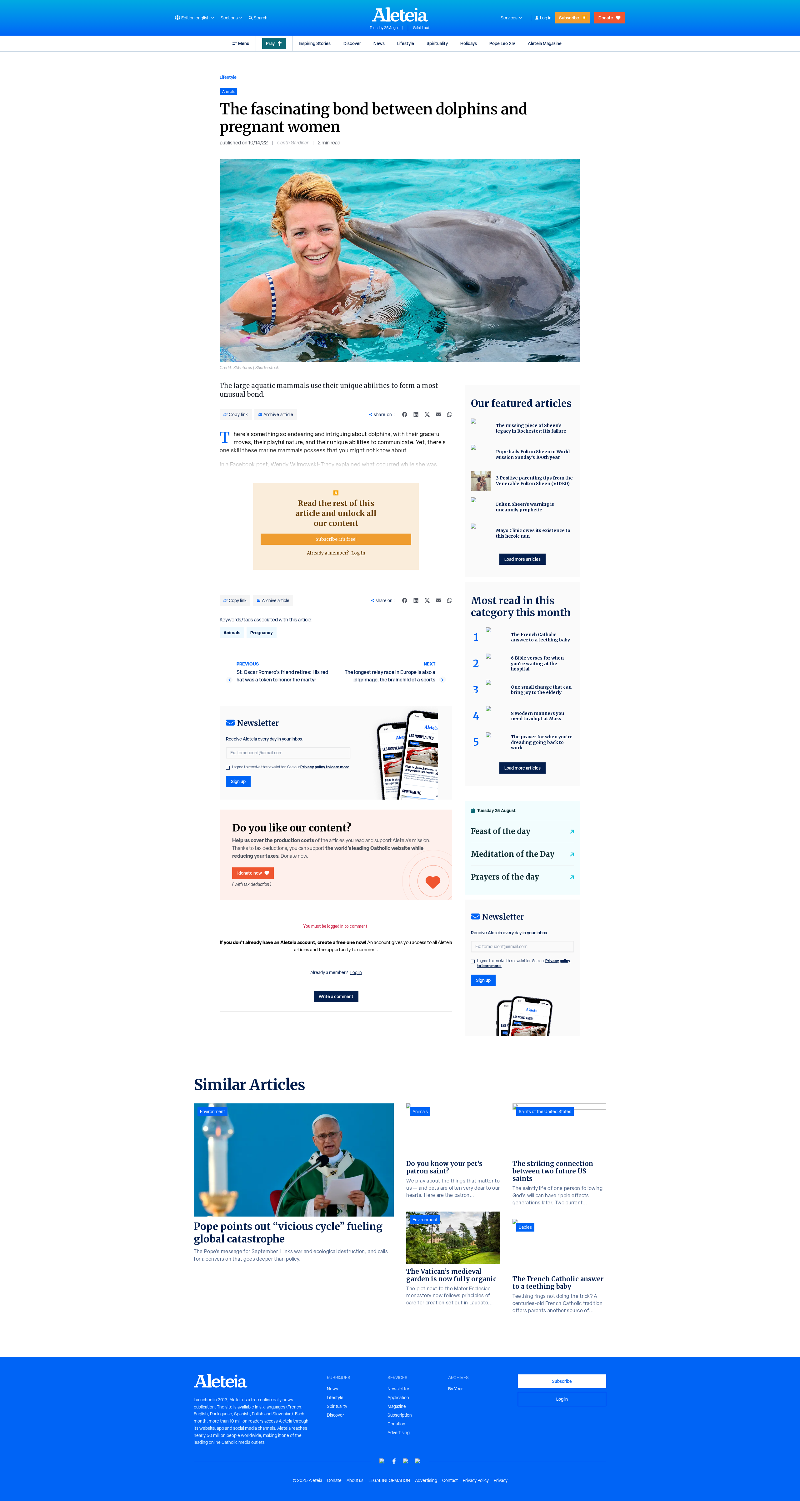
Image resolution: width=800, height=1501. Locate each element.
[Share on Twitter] (427, 414)
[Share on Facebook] (404, 414)
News (379, 43)
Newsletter (398, 1389)
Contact (450, 1480)
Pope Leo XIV (502, 43)
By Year (455, 1389)
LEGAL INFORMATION (389, 1480)
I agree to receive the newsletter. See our (291, 767)
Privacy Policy (476, 1480)
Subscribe (569, 18)
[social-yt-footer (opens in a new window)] (382, 1461)
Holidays (468, 43)
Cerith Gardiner (292, 142)
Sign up (238, 781)
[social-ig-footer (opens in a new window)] (418, 1461)
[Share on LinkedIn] (415, 414)
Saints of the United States (545, 1111)
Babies (525, 1227)
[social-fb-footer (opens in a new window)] (394, 1461)
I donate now (249, 873)
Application (398, 1397)
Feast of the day (500, 831)
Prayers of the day (505, 877)
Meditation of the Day (512, 854)
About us (355, 1480)
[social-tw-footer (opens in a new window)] (406, 1461)
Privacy (501, 1480)
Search (261, 18)
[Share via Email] (438, 414)
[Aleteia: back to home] (400, 14)
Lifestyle (405, 43)
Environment (212, 1111)
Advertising (399, 1432)
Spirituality (437, 43)
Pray (270, 43)
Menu (243, 43)
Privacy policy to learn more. (325, 767)
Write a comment (336, 996)
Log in (546, 18)
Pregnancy (261, 632)
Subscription (400, 1415)
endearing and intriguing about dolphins (339, 434)
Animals (231, 632)
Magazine (397, 1406)
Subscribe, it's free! (336, 539)
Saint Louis (421, 27)
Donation (396, 1424)
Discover (352, 43)
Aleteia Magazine (545, 43)
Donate (605, 18)
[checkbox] (228, 768)
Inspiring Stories (315, 43)
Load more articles (522, 559)
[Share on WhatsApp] (449, 414)
